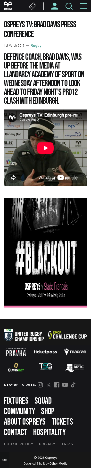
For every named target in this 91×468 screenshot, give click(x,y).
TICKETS (62, 422)
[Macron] (75, 352)
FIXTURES (16, 401)
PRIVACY (47, 444)
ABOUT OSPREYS (25, 422)
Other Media (58, 463)
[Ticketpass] (45, 352)
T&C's (67, 444)
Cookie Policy (18, 444)
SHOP (48, 411)
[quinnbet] (16, 367)
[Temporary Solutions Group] (45, 367)
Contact (15, 432)
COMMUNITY (19, 411)
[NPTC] (75, 367)
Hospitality (49, 432)
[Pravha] (16, 352)
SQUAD (43, 401)
